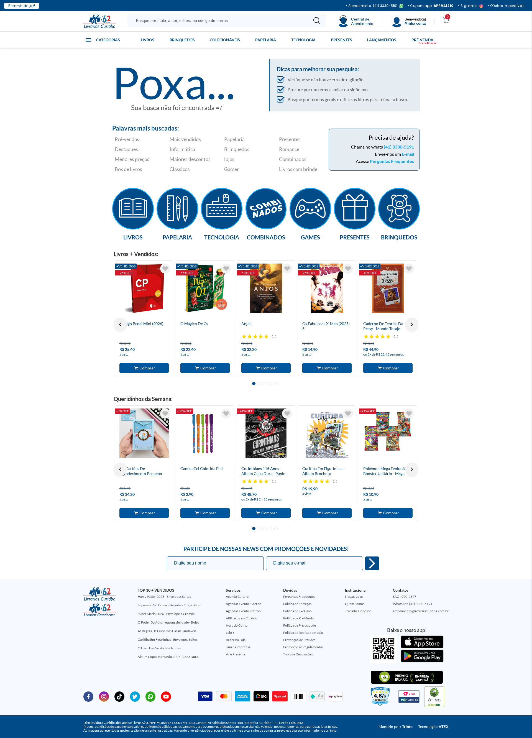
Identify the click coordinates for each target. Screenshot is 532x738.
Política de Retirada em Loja (303, 632)
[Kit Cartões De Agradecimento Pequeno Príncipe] (144, 433)
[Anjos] (266, 288)
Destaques (126, 149)
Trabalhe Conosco (358, 611)
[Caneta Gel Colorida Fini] (205, 433)
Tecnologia (303, 39)
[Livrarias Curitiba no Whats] (150, 696)
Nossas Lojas (354, 596)
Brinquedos (182, 39)
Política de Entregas (297, 604)
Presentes (341, 39)
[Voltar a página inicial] (99, 20)
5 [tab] (276, 383)
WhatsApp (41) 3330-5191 (412, 604)
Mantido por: (395, 726)
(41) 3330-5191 (399, 146)
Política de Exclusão (297, 611)
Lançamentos (381, 39)
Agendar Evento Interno (243, 611)
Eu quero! (372, 563)
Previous (120, 324)
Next (411, 324)
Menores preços (132, 159)
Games (310, 237)
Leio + (230, 632)
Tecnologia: (433, 726)
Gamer (231, 169)
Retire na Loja (235, 640)
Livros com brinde (298, 169)
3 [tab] (265, 383)
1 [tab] (253, 383)
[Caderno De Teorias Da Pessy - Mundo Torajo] (388, 288)
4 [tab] (270, 383)
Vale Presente (235, 654)
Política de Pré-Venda (298, 618)
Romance (289, 149)
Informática (182, 149)
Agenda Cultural (237, 596)
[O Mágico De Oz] (205, 288)
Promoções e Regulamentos (303, 647)
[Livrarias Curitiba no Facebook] (88, 696)
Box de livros (128, 169)
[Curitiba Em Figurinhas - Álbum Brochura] (327, 433)
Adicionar (144, 368)
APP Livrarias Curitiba (241, 618)
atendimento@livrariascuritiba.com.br (421, 611)
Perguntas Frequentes (392, 161)
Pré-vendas (127, 139)
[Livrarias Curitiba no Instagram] (104, 696)
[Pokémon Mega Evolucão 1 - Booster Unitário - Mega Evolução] (388, 433)
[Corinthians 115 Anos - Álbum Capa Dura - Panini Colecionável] (266, 433)
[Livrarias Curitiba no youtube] (166, 696)
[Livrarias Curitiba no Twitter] (135, 696)
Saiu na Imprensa (238, 647)
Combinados (292, 159)
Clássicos (180, 169)
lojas (229, 159)
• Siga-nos (467, 6)
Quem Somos (354, 604)
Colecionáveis (225, 39)
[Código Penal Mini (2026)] (144, 288)
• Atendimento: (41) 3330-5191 (372, 6)
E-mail (408, 154)
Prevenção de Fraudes (299, 640)
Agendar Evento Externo (243, 604)
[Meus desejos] (165, 269)
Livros (147, 39)
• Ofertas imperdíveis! (507, 5)
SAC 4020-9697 (404, 596)
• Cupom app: (431, 5)
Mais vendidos (185, 139)
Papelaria (265, 39)
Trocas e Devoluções (298, 654)
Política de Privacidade (299, 625)
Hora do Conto (236, 625)
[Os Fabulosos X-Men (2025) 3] (327, 288)
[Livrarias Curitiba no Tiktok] (119, 696)
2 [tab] (259, 383)
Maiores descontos (190, 159)
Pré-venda (422, 39)
